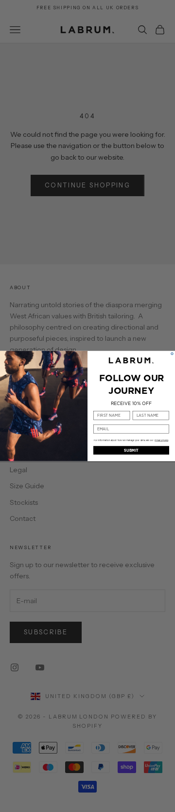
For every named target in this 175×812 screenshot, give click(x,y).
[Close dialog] (172, 353)
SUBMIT (131, 450)
